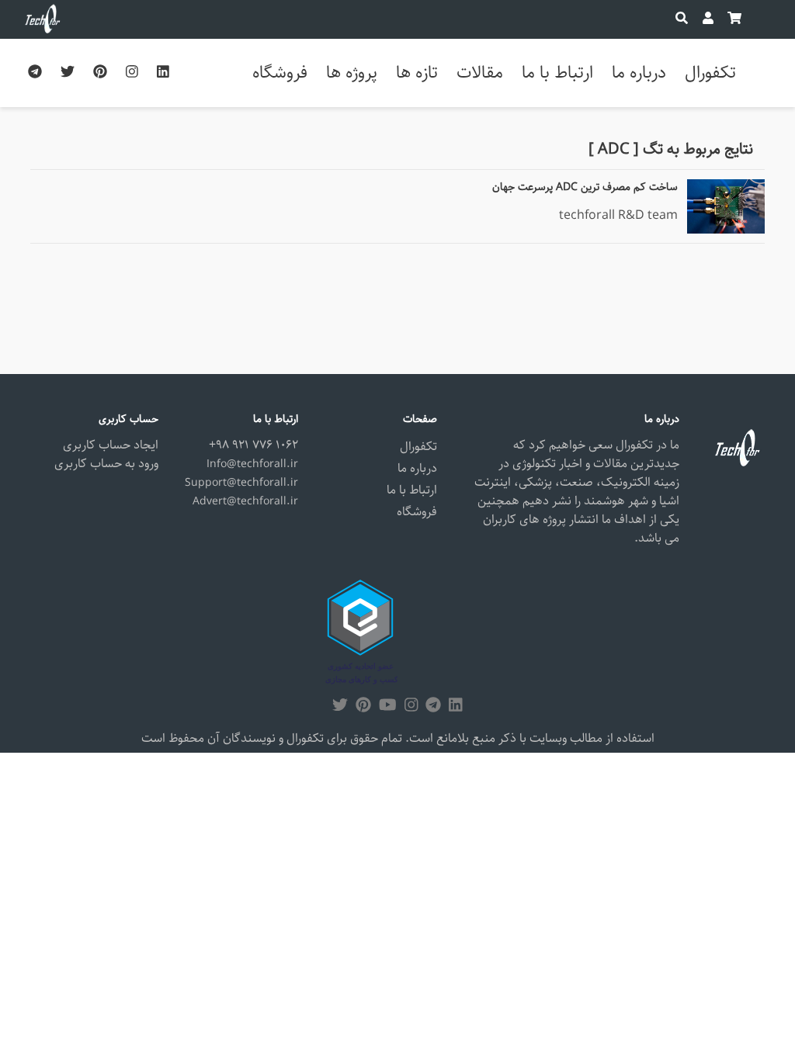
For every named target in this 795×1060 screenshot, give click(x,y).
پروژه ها (351, 72)
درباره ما (639, 72)
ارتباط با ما (557, 72)
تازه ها (417, 72)
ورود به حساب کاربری (106, 463)
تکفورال (710, 72)
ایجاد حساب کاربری (110, 445)
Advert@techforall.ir (245, 501)
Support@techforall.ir (241, 482)
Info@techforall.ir (252, 464)
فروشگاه (279, 72)
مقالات (480, 72)
